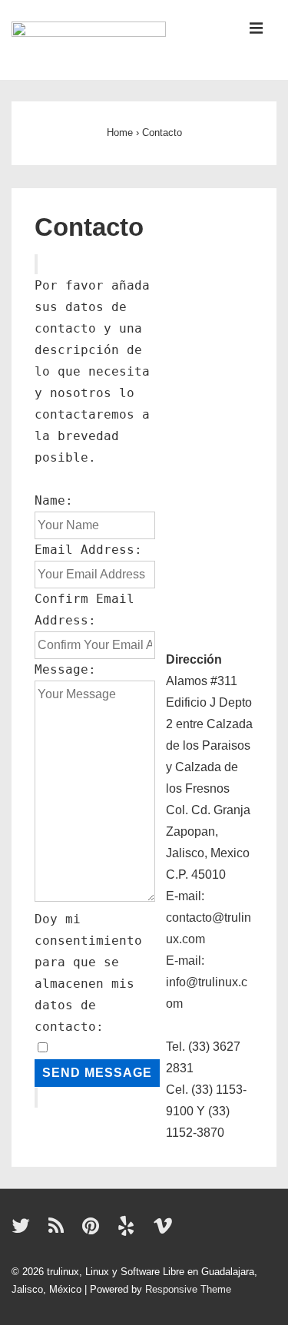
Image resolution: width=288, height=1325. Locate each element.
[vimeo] (165, 1231)
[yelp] (129, 1231)
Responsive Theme (188, 1289)
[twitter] (24, 1231)
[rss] (59, 1231)
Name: (54, 500)
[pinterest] (94, 1231)
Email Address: (88, 549)
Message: (65, 669)
